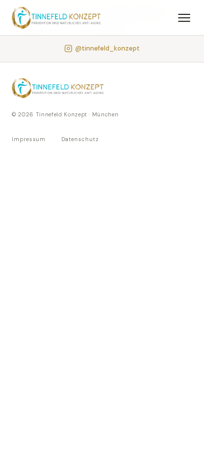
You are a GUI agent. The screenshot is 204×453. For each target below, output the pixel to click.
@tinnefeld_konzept (107, 48)
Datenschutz (80, 139)
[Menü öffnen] (184, 18)
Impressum (29, 139)
